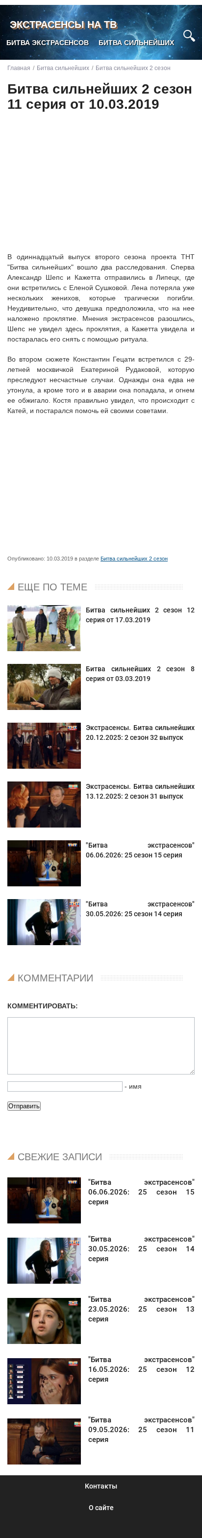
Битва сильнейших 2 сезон (134, 558)
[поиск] (189, 34)
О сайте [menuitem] (101, 1508)
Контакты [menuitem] (101, 1486)
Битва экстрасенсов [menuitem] (47, 43)
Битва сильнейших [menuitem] (136, 43)
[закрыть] (171, 31)
